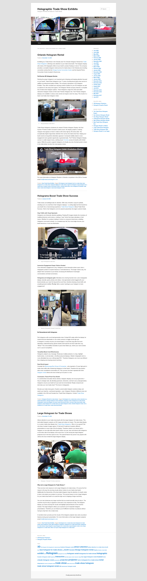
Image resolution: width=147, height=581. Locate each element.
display (96, 550)
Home (39, 43)
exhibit (40, 553)
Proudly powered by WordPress (73, 575)
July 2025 (96, 63)
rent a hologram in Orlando (76, 186)
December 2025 (98, 61)
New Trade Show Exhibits (48, 183)
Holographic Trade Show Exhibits (57, 9)
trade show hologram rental (57, 188)
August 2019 (97, 86)
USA (60, 566)
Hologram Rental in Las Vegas (101, 131)
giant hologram (55, 524)
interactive (59, 556)
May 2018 (96, 93)
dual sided (104, 550)
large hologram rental (74, 526)
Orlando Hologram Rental (50, 54)
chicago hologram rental (52, 400)
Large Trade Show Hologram (101, 127)
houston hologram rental (43, 557)
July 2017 (96, 97)
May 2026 (96, 54)
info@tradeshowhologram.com (49, 179)
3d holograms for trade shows (53, 547)
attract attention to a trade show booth (98, 547)
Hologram (61, 400)
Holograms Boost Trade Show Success (57, 195)
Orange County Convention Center (62, 70)
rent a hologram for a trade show (88, 560)
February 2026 (97, 57)
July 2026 (96, 50)
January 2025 (97, 70)
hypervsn (53, 557)
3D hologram (62, 183)
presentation (57, 560)
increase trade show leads (76, 402)
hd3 (45, 553)
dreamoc (100, 550)
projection (64, 560)
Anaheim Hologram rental (67, 547)
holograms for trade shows (78, 400)
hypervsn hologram (72, 184)
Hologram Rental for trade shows (50, 399)
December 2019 (98, 81)
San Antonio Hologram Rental (101, 115)
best (38, 550)
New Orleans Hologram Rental (101, 120)
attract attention (81, 547)
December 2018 (98, 90)
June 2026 (96, 52)
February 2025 (97, 68)
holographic (102, 553)
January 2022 (97, 75)
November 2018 (98, 92)
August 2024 (97, 74)
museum (100, 557)
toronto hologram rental (49, 563)
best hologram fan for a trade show (73, 183)
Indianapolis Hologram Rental (101, 118)
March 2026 (97, 56)
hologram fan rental (62, 553)
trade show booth (71, 563)
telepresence (40, 563)
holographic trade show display (44, 402)
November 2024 (98, 72)
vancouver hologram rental (69, 566)
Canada (71, 550)
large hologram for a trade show (50, 403)
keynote (76, 557)
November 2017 (98, 95)
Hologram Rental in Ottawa (101, 125)
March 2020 (97, 77)
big (63, 550)
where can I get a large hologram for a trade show (62, 527)
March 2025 (97, 66)
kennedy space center (70, 557)
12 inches (66, 140)
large (80, 557)
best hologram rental (46, 524)
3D (38, 546)
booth (66, 550)
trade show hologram (45, 188)
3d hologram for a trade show (70, 399)
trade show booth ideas (56, 405)
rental (101, 560)
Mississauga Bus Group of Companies (55, 366)
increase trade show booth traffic (61, 402)
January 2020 (97, 79)
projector (72, 559)
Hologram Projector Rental (101, 105)
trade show (61, 562)
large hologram (49, 526)
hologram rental (41, 372)
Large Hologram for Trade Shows (54, 413)
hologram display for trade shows (59, 184)
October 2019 (97, 84)
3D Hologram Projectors (100, 103)
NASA (104, 557)
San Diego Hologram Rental (101, 117)
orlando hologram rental (77, 403)
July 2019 (96, 88)
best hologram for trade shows (51, 550)
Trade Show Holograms (67, 207)
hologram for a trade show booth (72, 524)
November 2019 (98, 83)
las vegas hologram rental (64, 403)
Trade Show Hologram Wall (101, 129)
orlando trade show (65, 186)
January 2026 (97, 59)
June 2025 (96, 65)
